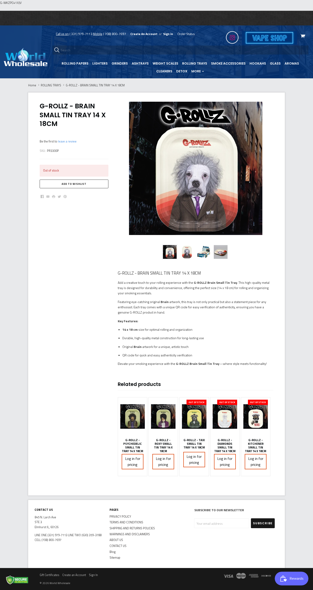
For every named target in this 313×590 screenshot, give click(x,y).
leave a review (67, 141)
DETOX (181, 71)
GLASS (275, 63)
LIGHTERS (100, 63)
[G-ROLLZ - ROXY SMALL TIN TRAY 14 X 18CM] (163, 416)
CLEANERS (164, 71)
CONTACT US (118, 546)
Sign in (168, 33)
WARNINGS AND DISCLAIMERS (130, 534)
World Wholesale (59, 583)
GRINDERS (120, 63)
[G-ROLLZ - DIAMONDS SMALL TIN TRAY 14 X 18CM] (224, 416)
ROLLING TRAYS (194, 63)
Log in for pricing (132, 461)
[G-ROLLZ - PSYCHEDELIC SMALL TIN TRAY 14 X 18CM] (132, 416)
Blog (113, 551)
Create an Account (74, 575)
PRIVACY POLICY (120, 516)
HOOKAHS (258, 63)
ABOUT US (116, 540)
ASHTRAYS (140, 63)
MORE (196, 71)
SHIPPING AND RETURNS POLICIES (132, 528)
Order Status (186, 33)
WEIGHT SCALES (165, 63)
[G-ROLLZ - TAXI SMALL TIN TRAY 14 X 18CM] (194, 416)
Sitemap (115, 557)
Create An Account (143, 33)
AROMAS (292, 63)
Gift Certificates (49, 575)
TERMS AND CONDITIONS (126, 522)
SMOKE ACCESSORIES (228, 63)
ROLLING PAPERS (75, 63)
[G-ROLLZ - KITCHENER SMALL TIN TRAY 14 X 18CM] (255, 416)
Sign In (93, 575)
